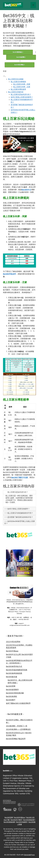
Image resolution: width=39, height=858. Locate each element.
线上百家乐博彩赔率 (18, 89)
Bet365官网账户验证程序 (16, 739)
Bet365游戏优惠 (9, 822)
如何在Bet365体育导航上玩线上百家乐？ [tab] (19, 522)
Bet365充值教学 (21, 822)
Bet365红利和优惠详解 (15, 693)
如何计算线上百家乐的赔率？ (22, 97)
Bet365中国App (19, 817)
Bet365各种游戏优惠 (14, 673)
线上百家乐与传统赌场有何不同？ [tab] (20, 513)
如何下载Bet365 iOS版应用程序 (18, 703)
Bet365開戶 (10, 700)
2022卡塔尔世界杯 (13, 642)
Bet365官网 (10, 686)
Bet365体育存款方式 (14, 666)
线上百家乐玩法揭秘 (15, 79)
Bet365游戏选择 (28, 820)
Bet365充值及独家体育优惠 (16, 670)
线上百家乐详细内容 (15, 92)
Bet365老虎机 (11, 696)
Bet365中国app (12, 651)
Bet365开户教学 (16, 820)
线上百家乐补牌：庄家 (21, 87)
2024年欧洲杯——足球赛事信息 (18, 729)
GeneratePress (29, 855)
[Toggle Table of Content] (4, 77)
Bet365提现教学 (12, 690)
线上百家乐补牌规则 (18, 82)
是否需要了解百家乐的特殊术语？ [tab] (20, 517)
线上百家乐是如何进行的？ (21, 94)
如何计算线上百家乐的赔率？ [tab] (19, 509)
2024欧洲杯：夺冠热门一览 (16, 726)
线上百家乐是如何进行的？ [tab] (18, 492)
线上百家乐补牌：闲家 (21, 84)
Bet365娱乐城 (11, 677)
